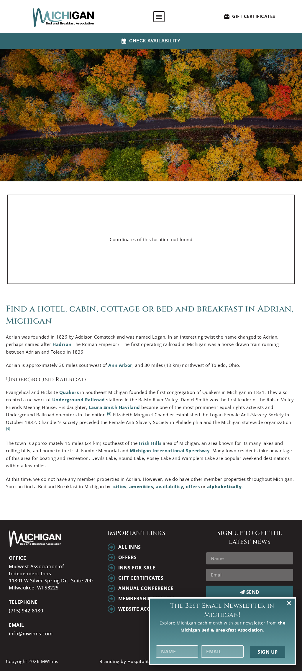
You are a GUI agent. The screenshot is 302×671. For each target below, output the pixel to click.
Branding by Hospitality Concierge (137, 661)
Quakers (69, 392)
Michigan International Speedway (170, 450)
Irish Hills (150, 443)
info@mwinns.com (31, 633)
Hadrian (62, 344)
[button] (159, 16)
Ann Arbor (120, 365)
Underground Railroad (78, 399)
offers (193, 486)
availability (169, 486)
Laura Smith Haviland (114, 407)
